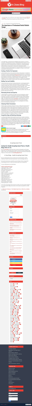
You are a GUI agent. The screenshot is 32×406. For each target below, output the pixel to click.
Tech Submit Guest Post (16, 189)
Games (11, 312)
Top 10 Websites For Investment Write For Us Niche (16, 246)
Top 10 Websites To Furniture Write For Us (16, 244)
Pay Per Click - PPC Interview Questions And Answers (16, 223)
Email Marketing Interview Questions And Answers (15, 229)
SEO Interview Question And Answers (15, 221)
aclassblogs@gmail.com (12, 388)
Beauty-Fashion (12, 289)
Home (2, 23)
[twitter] (26, 0)
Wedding (11, 341)
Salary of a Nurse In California (13, 356)
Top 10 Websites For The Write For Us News (16, 242)
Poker (11, 327)
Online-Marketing (16, 324)
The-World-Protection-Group (14, 337)
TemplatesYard (4, 404)
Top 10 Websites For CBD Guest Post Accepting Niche (15, 253)
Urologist (11, 340)
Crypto (11, 302)
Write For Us (10, 376)
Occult (11, 324)
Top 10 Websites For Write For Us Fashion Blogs (15, 235)
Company (11, 298)
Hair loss (15, 314)
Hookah (11, 318)
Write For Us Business (12, 372)
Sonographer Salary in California (14, 358)
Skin (10, 331)
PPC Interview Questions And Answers (14, 379)
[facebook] (27, 0)
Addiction (11, 283)
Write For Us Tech (11, 369)
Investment (16, 318)
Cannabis (17, 292)
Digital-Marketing (12, 305)
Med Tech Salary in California (13, 352)
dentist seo (17, 75)
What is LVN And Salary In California (14, 363)
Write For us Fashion (26, 189)
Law (10, 321)
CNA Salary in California (12, 348)
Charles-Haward (15, 295)
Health (18, 315)
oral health (16, 98)
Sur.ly (14, 202)
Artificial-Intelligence (13, 286)
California (11, 292)
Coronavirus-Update (13, 299)
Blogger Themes (7, 404)
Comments (19, 272)
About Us (10, 375)
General (15, 312)
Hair (10, 314)
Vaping (16, 340)
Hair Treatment (12, 315)
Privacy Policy (11, 383)
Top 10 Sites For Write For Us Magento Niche (16, 251)
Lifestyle (15, 321)
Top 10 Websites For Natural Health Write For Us (15, 249)
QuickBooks (15, 327)
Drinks (19, 305)
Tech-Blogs (17, 334)
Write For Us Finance (6, 189)
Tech (4, 23)
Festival (18, 308)
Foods (11, 311)
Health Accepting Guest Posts (13, 371)
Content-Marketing (17, 298)
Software (15, 331)
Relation (17, 328)
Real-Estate (11, 328)
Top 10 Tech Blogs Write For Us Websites (15, 237)
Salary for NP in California (13, 355)
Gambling (15, 311)
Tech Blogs (11, 334)
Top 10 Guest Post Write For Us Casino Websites (16, 239)
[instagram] (29, 0)
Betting (18, 289)
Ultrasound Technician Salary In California (15, 359)
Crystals (16, 302)
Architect (11, 285)
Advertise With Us (11, 382)
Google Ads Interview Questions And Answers (15, 227)
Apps (15, 283)
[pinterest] (30, 0)
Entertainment (12, 308)
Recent (13, 272)
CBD (10, 295)
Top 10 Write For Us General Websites (16, 247)
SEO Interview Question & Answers (14, 378)
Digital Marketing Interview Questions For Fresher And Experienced (16, 225)
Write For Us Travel (12, 368)
